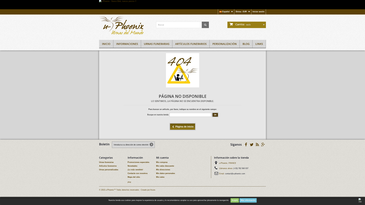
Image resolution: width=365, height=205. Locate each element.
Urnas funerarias (156, 44)
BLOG (246, 44)
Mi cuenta (162, 157)
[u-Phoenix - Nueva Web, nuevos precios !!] (182, 4)
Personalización (224, 44)
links (259, 44)
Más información (248, 200)
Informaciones (127, 44)
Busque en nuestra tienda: (158, 115)
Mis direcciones (163, 170)
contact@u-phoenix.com (235, 174)
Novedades (132, 166)
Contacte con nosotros (138, 173)
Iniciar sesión (258, 12)
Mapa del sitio (134, 177)
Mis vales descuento (165, 166)
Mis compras (162, 162)
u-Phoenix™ (111, 190)
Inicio (106, 44)
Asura (152, 190)
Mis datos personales (165, 173)
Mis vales (160, 177)
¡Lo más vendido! (135, 170)
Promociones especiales (138, 162)
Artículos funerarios (191, 44)
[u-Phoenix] (125, 26)
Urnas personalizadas (108, 170)
